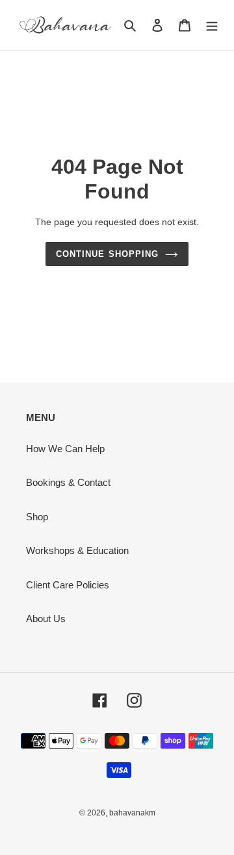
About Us (46, 618)
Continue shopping (107, 254)
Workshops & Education (77, 550)
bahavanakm (132, 812)
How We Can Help (65, 448)
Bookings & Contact (68, 482)
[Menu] (212, 25)
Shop (37, 516)
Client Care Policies (67, 584)
